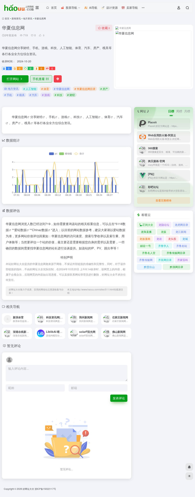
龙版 (163, 232)
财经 (39, 117)
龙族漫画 (145, 239)
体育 (107, 117)
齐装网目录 (165, 260)
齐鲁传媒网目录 (176, 253)
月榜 (187, 111)
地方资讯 (27, 18)
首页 (7, 18)
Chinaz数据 (40, 230)
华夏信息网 (19, 117)
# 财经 (71, 95)
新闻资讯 (16, 18)
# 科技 (58, 95)
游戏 (64, 117)
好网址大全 (28, 488)
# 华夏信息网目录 (84, 89)
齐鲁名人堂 (148, 253)
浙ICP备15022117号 (45, 488)
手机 (52, 117)
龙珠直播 (146, 232)
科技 (77, 117)
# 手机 (8, 95)
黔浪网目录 (176, 267)
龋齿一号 (145, 246)
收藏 (106, 28)
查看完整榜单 (164, 200)
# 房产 (104, 89)
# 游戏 (46, 95)
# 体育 (45, 89)
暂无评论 (14, 345)
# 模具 (21, 95)
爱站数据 (20, 230)
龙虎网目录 (181, 225)
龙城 (185, 239)
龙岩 (159, 239)
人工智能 (92, 117)
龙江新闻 (181, 232)
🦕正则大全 (146, 225)
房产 (15, 123)
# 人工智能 (29, 89)
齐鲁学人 (163, 246)
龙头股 (172, 239)
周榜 (179, 111)
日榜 (171, 111)
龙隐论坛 (164, 225)
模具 (27, 123)
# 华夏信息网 (62, 89)
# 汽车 (33, 95)
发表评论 (119, 398)
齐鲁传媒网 (146, 260)
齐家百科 (182, 260)
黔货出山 (149, 267)
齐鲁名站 (181, 246)
